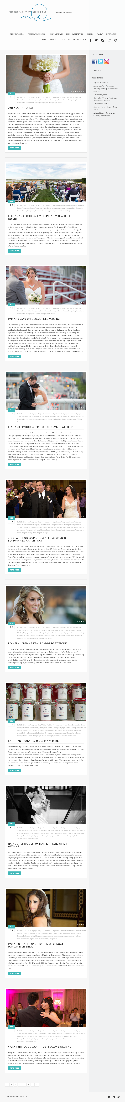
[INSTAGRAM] (102, 40)
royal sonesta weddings (29, 638)
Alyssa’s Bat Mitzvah (101, 82)
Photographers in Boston (48, 313)
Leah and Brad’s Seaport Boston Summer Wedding (40, 427)
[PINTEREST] (115, 40)
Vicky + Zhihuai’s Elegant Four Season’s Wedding (39, 1046)
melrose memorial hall (69, 730)
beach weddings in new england (75, 205)
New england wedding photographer (36, 419)
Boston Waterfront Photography (31, 525)
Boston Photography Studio (38, 208)
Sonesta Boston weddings (44, 638)
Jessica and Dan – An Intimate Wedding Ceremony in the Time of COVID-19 (106, 88)
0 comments (46, 97)
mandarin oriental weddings (72, 936)
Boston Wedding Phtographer (66, 100)
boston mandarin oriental (63, 931)
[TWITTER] (96, 40)
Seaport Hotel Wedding (54, 419)
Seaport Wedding (67, 419)
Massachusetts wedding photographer (37, 102)
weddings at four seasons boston (26, 1041)
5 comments (46, 931)
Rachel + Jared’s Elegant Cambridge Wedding (37, 643)
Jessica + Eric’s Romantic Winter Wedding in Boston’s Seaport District (37, 539)
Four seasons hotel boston (29, 1036)
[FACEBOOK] (90, 40)
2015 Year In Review (20, 107)
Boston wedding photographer (30, 100)
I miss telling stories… (101, 95)
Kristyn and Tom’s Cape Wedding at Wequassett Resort (39, 217)
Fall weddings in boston (70, 1033)
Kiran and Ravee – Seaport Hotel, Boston (105, 108)
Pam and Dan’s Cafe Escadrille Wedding (34, 318)
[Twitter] (118, 1097)
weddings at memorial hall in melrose (65, 736)
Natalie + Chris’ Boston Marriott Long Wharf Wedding (38, 845)
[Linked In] (109, 1097)
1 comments (46, 522)
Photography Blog (35, 97)
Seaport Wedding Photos (29, 533)
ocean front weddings (64, 211)
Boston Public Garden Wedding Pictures (50, 1033)
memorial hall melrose (37, 733)
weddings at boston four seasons (70, 1039)
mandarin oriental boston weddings (53, 936)
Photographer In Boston (33, 313)
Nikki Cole (22, 97)
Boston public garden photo (30, 1033)
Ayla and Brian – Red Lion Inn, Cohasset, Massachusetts (104, 114)
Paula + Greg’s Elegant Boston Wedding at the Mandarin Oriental (38, 945)
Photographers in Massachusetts (65, 530)
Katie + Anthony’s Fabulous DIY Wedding (33, 741)
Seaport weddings (42, 533)
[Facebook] (114, 1097)
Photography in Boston (55, 102)
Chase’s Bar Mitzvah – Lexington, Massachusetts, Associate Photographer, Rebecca (105, 100)
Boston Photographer (62, 97)
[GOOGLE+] (109, 40)
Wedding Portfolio (46, 725)
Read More (14, 148)
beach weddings (61, 205)
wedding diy (50, 736)
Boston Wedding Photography (48, 100)
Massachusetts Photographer (39, 527)
